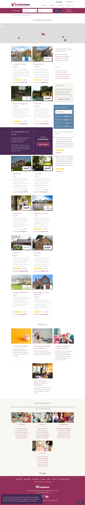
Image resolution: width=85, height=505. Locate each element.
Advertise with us (69, 2)
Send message (43, 144)
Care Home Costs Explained (20, 346)
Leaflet (83, 42)
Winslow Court (17, 213)
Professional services (64, 479)
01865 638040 (43, 139)
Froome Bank (16, 253)
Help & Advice (52, 5)
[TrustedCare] (20, 4)
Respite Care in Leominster (61, 60)
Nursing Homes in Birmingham (63, 428)
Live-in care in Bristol (42, 462)
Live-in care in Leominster (61, 58)
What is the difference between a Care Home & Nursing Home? (41, 383)
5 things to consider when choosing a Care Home (62, 347)
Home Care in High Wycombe (42, 436)
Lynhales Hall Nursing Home (21, 292)
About (48, 479)
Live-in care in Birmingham (42, 458)
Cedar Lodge (37, 174)
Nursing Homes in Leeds (64, 432)
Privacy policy (48, 482)
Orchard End (37, 104)
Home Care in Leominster (61, 54)
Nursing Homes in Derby (64, 434)
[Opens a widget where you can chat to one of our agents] (80, 502)
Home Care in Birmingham (42, 432)
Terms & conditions (38, 482)
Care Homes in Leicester (21, 430)
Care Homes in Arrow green (62, 76)
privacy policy (23, 501)
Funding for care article (64, 99)
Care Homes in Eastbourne (21, 436)
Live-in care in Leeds (42, 464)
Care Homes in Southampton (21, 432)
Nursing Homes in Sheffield (63, 430)
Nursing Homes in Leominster (62, 56)
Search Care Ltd (43, 500)
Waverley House (38, 64)
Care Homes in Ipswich (21, 434)
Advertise (43, 479)
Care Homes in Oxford (21, 437)
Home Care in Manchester (42, 437)
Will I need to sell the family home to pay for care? (42, 347)
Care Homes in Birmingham (21, 428)
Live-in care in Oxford (42, 460)
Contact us (54, 479)
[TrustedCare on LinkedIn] (46, 496)
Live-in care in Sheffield (42, 466)
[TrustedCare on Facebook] (42, 496)
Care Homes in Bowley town (62, 78)
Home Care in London (42, 430)
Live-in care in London (42, 456)
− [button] (1, 27)
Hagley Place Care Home (41, 213)
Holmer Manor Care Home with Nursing (41, 293)
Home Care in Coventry (42, 434)
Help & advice (27, 479)
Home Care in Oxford (42, 428)
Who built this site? (52, 500)
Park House (37, 253)
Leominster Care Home (19, 64)
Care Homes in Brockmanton (62, 74)
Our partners (35, 479)
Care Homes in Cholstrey (61, 71)
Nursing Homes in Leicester (63, 436)
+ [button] (1, 25)
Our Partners (60, 5)
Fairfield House (17, 174)
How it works (44, 5)
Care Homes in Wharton (61, 72)
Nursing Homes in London (63, 437)
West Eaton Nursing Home (20, 104)
